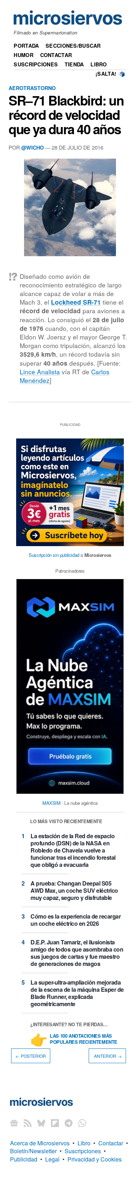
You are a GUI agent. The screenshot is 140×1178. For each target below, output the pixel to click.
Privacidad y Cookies (94, 1159)
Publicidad (23, 1159)
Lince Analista (40, 371)
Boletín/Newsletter (33, 1151)
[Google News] (14, 1122)
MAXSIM (51, 802)
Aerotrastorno (32, 87)
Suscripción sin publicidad (54, 555)
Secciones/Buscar (73, 45)
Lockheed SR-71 (76, 302)
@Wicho (32, 147)
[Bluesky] (41, 1122)
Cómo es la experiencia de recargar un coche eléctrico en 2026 (76, 920)
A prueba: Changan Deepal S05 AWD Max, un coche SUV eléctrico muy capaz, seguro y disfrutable (74, 890)
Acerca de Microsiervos (40, 1143)
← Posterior (30, 1056)
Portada (26, 45)
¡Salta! (105, 73)
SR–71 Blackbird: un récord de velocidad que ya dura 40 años (66, 114)
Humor (23, 54)
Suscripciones (36, 64)
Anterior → (107, 1056)
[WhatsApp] (82, 1122)
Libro (98, 64)
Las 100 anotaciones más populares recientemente (83, 1039)
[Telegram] (69, 1122)
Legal (52, 1159)
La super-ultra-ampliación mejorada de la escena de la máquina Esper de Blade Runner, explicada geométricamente (77, 993)
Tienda (74, 64)
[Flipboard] (55, 1122)
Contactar (56, 54)
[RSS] (28, 1122)
